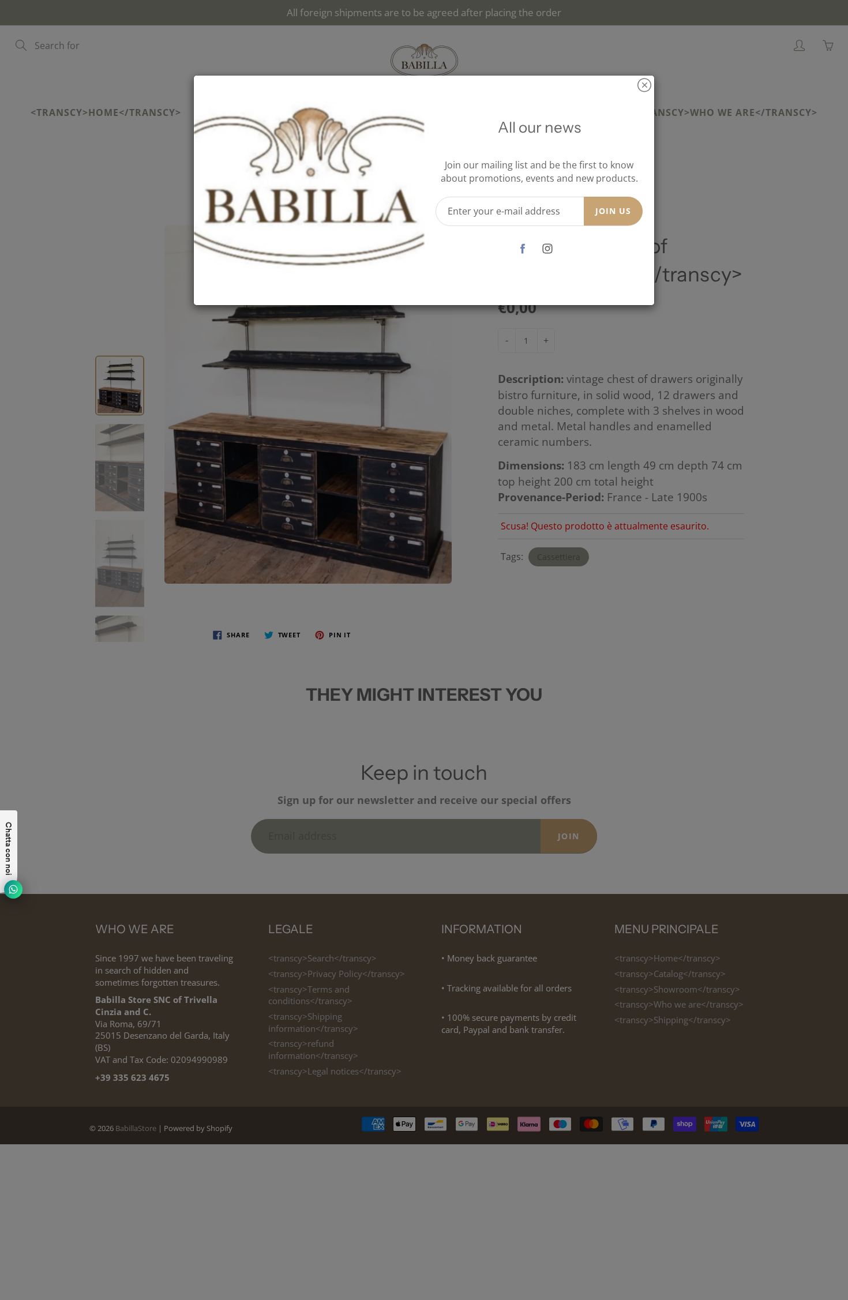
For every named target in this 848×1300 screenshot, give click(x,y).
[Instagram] (548, 249)
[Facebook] (523, 249)
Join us (613, 210)
